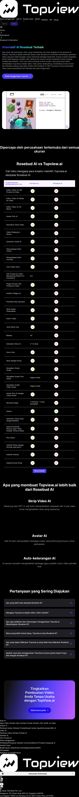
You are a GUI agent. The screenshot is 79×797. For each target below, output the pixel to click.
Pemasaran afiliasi (15, 743)
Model (37, 19)
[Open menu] (1, 27)
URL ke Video (50, 723)
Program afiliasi (9, 748)
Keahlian (44, 20)
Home (2, 30)
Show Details (39, 471)
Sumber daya (28, 19)
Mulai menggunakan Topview (16, 76)
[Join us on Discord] (39, 786)
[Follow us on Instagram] (39, 782)
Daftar (14, 24)
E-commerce (27, 743)
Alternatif (34, 748)
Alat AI (18, 19)
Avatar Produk (20, 728)
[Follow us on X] (39, 777)
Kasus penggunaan (7, 19)
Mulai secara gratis (38, 710)
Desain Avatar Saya (33, 728)
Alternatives (4, 35)
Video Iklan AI (16, 723)
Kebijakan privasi (6, 753)
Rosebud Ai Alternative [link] (9, 40)
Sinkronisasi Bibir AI (48, 728)
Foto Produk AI (6, 738)
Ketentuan (17, 753)
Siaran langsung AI (48, 743)
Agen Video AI (5, 723)
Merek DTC (36, 743)
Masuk (4, 24)
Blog (1, 748)
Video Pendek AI (20, 733)
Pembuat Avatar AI (7, 728)
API (50, 20)
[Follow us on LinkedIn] (39, 779)
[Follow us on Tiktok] (39, 789)
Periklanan (4, 743)
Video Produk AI (28, 723)
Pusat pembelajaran (23, 748)
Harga (56, 20)
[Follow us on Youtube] (39, 784)
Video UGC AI (39, 723)
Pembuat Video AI (7, 733)
